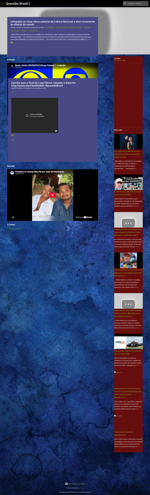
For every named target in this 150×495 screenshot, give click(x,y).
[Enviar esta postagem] (12, 136)
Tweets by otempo (14, 229)
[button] (12, 92)
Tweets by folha (119, 60)
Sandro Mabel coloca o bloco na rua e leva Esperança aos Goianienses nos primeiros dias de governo (128, 273)
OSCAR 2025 (87, 27)
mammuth (81, 488)
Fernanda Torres (61, 27)
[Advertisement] (107, 88)
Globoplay (72, 27)
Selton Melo (15, 30)
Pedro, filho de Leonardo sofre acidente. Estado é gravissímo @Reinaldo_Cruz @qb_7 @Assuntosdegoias (128, 313)
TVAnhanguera (33, 30)
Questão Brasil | (18, 3)
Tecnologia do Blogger (76, 484)
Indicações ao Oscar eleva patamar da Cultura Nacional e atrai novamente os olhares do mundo (127, 154)
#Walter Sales (49, 27)
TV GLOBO (24, 30)
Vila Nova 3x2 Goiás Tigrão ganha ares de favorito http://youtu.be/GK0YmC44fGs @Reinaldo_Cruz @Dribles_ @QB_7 (128, 232)
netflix (79, 27)
